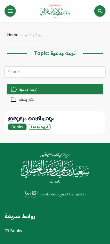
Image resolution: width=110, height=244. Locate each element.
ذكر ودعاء (22, 99)
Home (12, 35)
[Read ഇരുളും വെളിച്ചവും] (55, 122)
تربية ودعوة (23, 89)
